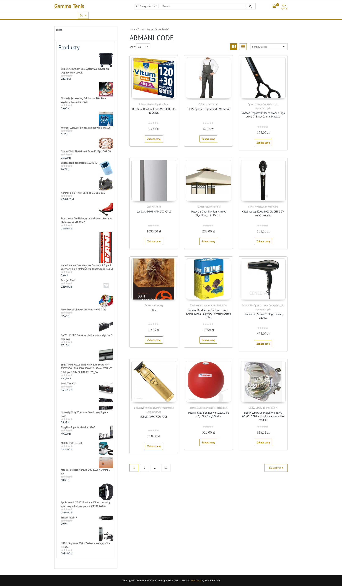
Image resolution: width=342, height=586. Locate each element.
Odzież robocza (206, 104)
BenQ (251, 407)
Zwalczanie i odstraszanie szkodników (208, 305)
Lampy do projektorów (266, 407)
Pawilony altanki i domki (208, 206)
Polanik (192, 407)
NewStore (196, 580)
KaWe (251, 206)
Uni (216, 104)
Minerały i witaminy (148, 104)
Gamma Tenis (69, 5)
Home (132, 29)
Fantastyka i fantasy (154, 305)
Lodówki (151, 206)
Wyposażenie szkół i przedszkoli (212, 407)
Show (132, 46)
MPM (158, 206)
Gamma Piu (247, 305)
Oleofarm (164, 104)
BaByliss (138, 407)
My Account (83, 15)
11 (166, 467)
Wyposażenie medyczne (266, 206)
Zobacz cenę (153, 138)
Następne (275, 467)
